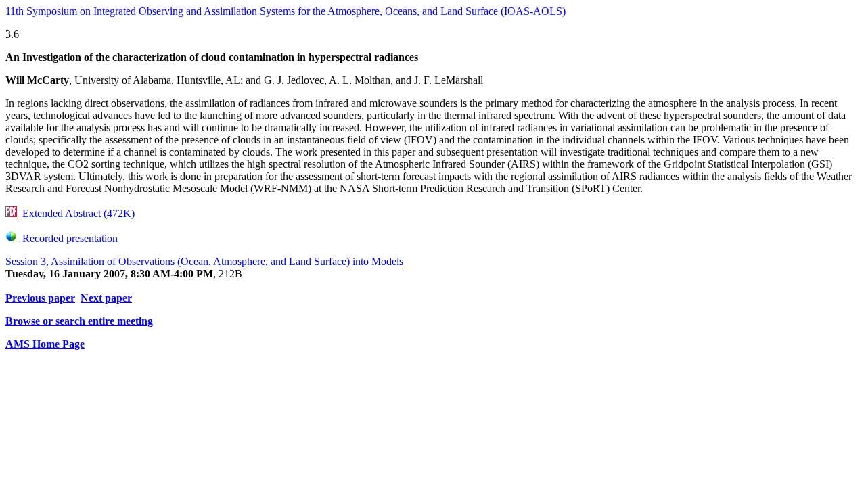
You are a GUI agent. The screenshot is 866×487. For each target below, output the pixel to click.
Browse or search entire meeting (79, 321)
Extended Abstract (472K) (76, 213)
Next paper (106, 298)
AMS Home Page (45, 344)
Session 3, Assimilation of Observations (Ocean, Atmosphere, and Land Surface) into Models (204, 261)
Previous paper (40, 298)
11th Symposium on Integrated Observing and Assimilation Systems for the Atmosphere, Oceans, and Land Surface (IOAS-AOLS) (285, 11)
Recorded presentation (67, 238)
